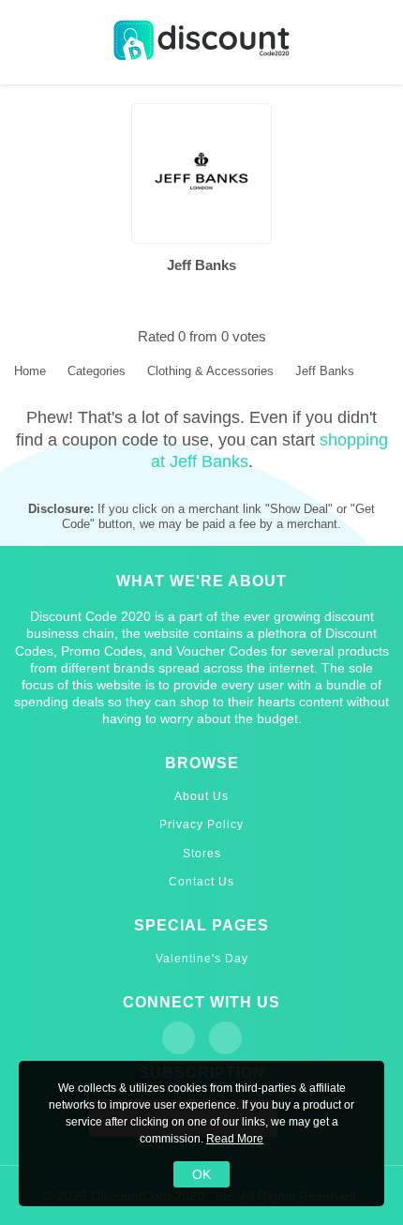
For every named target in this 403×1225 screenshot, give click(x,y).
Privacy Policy (201, 824)
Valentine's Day (202, 958)
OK (201, 1174)
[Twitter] (225, 1037)
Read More (234, 1138)
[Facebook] (178, 1037)
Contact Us (201, 881)
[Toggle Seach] (375, 42)
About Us (201, 796)
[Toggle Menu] (28, 42)
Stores (202, 853)
